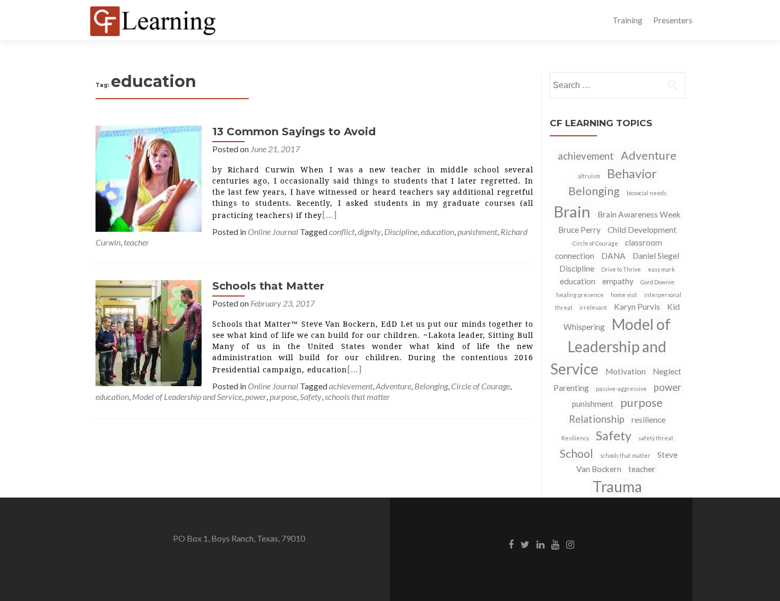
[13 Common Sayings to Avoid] (149, 177)
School (576, 453)
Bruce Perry (579, 229)
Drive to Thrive (621, 269)
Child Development (642, 229)
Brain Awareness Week (639, 214)
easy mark (661, 269)
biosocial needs (646, 192)
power (255, 396)
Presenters (672, 20)
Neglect (667, 371)
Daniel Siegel (655, 255)
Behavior (632, 173)
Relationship (597, 419)
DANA (613, 255)
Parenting (571, 388)
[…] (329, 215)
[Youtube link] (555, 544)
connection (574, 255)
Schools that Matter (268, 286)
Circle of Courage (480, 386)
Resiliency (575, 437)
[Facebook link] (511, 544)
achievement (350, 386)
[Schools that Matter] (149, 332)
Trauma (617, 486)
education (437, 232)
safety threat (655, 437)
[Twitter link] (525, 544)
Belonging (431, 386)
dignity (369, 232)
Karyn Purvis (637, 306)
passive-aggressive (621, 388)
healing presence (580, 294)
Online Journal (273, 232)
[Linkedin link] (540, 544)
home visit (624, 294)
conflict (341, 232)
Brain (572, 211)
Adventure (393, 386)
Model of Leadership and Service (187, 396)
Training (627, 20)
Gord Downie (657, 281)
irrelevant (593, 307)
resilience (648, 419)
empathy (618, 281)
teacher (136, 242)
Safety (311, 396)
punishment (477, 232)
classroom (643, 242)
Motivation (625, 371)
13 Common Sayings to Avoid (294, 131)
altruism (589, 175)
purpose (283, 396)
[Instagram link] (570, 544)
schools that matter (357, 396)
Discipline (401, 232)
